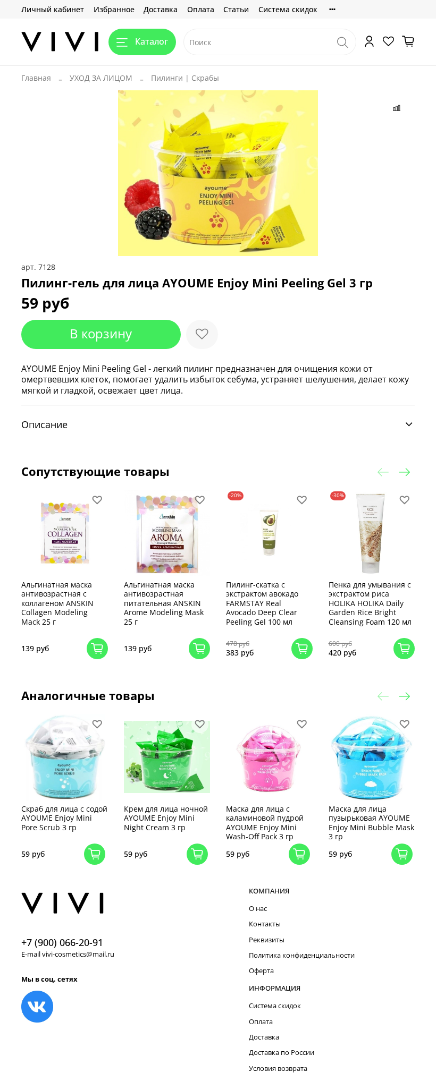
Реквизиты (266, 939)
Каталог (151, 41)
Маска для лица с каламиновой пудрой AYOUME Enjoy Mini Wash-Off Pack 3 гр (265, 823)
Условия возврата (278, 1068)
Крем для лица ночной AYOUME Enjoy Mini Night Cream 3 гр (166, 818)
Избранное (114, 9)
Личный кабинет (52, 9)
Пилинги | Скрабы (185, 78)
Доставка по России (281, 1052)
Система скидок (287, 9)
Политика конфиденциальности (302, 955)
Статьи (236, 9)
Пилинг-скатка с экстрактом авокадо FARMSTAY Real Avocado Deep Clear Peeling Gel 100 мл (262, 603)
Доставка (161, 9)
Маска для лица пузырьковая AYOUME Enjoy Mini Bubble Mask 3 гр (371, 823)
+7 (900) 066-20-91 (62, 942)
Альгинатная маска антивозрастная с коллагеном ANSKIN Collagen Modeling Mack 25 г (57, 603)
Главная (36, 78)
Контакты (265, 924)
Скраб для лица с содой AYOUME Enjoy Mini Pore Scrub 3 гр (64, 818)
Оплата (200, 9)
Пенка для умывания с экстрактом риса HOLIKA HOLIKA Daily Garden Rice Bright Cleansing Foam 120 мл (370, 603)
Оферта (261, 970)
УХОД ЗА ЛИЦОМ (101, 78)
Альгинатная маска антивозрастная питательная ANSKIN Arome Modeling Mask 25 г (164, 603)
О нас (258, 908)
